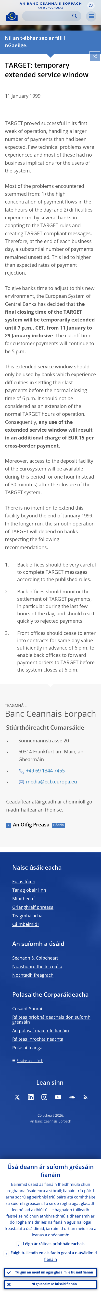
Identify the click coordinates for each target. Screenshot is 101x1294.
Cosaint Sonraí (27, 1009)
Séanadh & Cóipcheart (35, 958)
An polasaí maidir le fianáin (40, 1031)
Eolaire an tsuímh (30, 1061)
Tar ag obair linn (29, 890)
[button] (91, 5)
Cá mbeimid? (25, 924)
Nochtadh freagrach (32, 975)
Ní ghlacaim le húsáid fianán (54, 1284)
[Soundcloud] (72, 1097)
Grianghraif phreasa (32, 907)
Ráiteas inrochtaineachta (37, 1039)
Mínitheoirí (23, 899)
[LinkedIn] (31, 1097)
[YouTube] (58, 1097)
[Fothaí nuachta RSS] (85, 1097)
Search (75, 16)
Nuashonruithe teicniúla (37, 967)
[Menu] (91, 16)
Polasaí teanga (27, 1048)
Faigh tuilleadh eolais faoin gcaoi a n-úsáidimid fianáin (54, 1256)
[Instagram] (44, 1097)
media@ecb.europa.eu (51, 782)
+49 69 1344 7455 (45, 771)
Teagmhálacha (27, 916)
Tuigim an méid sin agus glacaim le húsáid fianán (54, 1272)
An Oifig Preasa (31, 825)
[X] (17, 1097)
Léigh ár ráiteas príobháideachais (54, 1244)
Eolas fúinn (23, 882)
